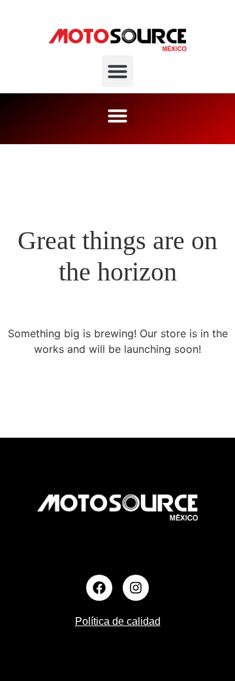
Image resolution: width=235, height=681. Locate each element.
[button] (117, 71)
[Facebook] (99, 588)
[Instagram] (136, 588)
